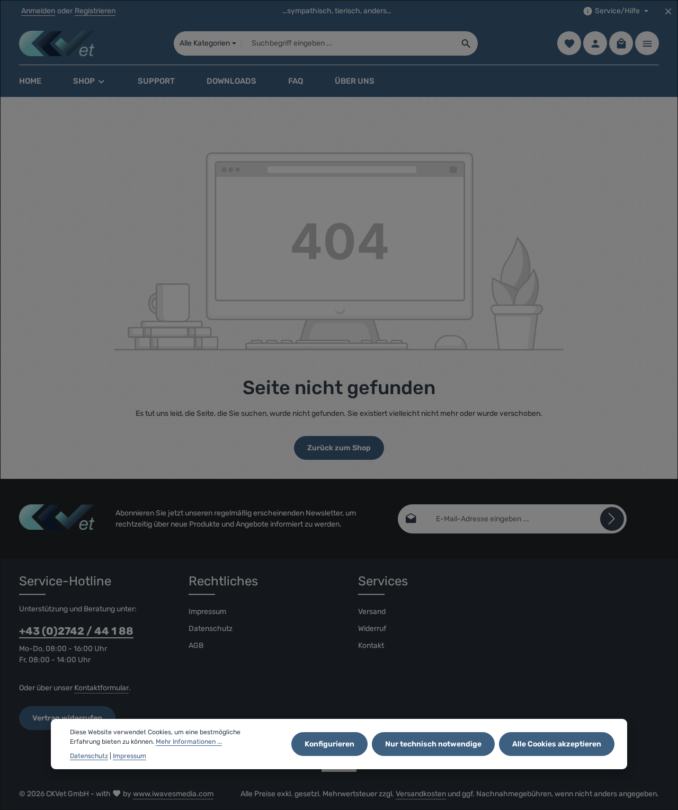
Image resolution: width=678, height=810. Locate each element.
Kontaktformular (101, 687)
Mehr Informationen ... (189, 742)
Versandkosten (421, 793)
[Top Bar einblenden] (647, 44)
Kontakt (371, 645)
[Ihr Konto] (595, 44)
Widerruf (372, 628)
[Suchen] (466, 43)
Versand (372, 611)
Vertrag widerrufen (67, 718)
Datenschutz (211, 628)
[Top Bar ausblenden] (668, 11)
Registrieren (95, 11)
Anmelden (38, 11)
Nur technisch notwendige (433, 744)
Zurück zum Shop (339, 447)
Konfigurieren (329, 744)
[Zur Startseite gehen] (56, 43)
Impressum (207, 611)
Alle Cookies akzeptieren (556, 744)
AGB (196, 645)
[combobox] (348, 43)
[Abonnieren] (612, 519)
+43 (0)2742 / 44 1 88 (76, 631)
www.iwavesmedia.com (173, 793)
